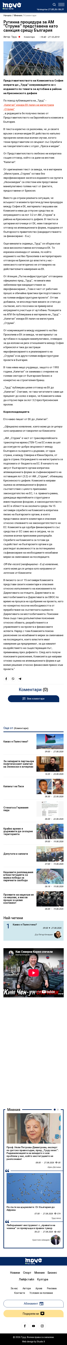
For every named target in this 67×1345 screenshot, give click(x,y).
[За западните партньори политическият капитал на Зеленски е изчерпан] (50, 764)
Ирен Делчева (54, 1167)
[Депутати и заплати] (50, 854)
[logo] (11, 6)
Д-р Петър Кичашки (44, 934)
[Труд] (33, 1261)
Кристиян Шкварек (41, 1240)
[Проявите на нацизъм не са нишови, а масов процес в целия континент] (50, 899)
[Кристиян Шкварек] (56, 1240)
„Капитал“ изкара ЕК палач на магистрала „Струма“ (28, 107)
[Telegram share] (20, 679)
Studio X (41, 1341)
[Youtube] (33, 1326)
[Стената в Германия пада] (50, 809)
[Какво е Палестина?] (50, 741)
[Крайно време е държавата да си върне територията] (50, 831)
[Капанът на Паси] (50, 786)
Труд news (56, 1218)
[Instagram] (42, 1326)
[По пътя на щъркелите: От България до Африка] (34, 1188)
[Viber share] (13, 679)
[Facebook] (25, 1326)
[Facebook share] (6, 679)
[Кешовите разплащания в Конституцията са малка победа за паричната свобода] (50, 876)
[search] (54, 4)
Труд (14, 36)
